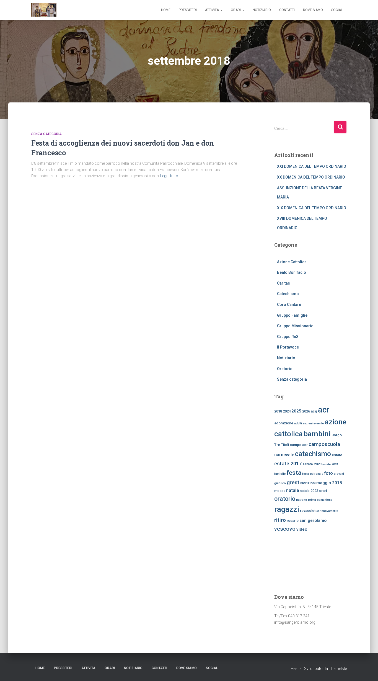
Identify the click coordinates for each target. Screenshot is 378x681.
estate (337, 455)
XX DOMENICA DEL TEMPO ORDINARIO (311, 177)
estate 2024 (330, 464)
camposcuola (324, 444)
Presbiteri (188, 10)
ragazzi (286, 509)
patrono (301, 500)
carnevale (284, 454)
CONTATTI (287, 10)
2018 (278, 411)
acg (314, 411)
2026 (306, 411)
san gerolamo (313, 520)
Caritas (283, 283)
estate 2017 (288, 463)
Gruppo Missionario (295, 326)
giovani (339, 474)
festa (293, 472)
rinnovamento (329, 511)
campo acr (299, 445)
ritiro (280, 520)
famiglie (280, 474)
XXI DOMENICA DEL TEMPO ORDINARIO (311, 166)
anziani (308, 423)
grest (293, 482)
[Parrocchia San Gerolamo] (44, 10)
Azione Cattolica (292, 262)
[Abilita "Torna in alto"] (367, 670)
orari (323, 491)
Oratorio (284, 369)
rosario (293, 521)
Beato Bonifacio (291, 272)
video (301, 529)
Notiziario (262, 10)
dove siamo (313, 10)
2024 (287, 411)
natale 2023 (309, 491)
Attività (212, 10)
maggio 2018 (329, 482)
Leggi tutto (169, 176)
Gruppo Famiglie (292, 315)
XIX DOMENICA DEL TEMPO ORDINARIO (311, 208)
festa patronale (312, 474)
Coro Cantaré (289, 304)
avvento (319, 423)
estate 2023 (312, 464)
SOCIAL (337, 10)
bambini (317, 433)
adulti (298, 423)
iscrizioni (307, 483)
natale (292, 490)
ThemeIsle (338, 668)
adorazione (283, 423)
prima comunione (320, 500)
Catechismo (288, 294)
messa (279, 491)
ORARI (236, 10)
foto (328, 473)
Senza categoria (46, 134)
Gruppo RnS (288, 336)
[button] (221, 10)
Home (165, 10)
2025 (296, 411)
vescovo (285, 528)
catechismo (313, 454)
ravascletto (309, 511)
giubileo (280, 483)
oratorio (284, 498)
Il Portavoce (288, 347)
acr (324, 409)
